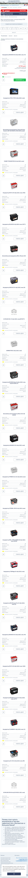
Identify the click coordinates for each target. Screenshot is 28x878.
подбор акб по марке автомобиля (14, 24)
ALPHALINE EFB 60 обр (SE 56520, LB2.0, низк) (14, 792)
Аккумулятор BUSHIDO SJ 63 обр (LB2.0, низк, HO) (14, 634)
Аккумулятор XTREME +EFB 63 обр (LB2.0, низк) (14, 508)
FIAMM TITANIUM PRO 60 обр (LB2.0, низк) (14, 161)
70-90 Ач (12, 28)
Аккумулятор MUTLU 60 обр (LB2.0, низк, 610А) (14, 192)
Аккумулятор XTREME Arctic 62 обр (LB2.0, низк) (14, 476)
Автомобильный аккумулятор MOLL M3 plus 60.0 (14, 255)
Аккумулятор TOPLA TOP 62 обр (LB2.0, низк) (14, 98)
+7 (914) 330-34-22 (23, 859)
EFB (25, 28)
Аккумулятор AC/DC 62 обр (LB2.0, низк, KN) (14, 760)
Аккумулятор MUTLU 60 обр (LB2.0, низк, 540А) (14, 666)
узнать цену (20, 112)
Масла (11, 7)
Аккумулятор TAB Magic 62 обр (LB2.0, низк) (14, 571)
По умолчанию (4, 35)
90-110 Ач (16, 28)
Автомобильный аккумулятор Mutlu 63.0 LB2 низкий (14, 414)
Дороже (15, 35)
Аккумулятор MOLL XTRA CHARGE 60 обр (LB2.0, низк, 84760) (14, 540)
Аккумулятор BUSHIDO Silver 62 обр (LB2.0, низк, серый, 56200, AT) (14, 383)
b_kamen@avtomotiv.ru (21, 860)
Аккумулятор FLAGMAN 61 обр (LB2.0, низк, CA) (14, 729)
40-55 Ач (3, 28)
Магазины (15, 7)
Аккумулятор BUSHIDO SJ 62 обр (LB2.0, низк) (14, 445)
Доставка (19, 7)
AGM (21, 28)
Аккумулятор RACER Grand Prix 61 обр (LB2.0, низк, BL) (14, 603)
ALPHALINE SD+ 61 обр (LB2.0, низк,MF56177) (14, 319)
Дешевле (10, 35)
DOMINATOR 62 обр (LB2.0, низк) (14, 350)
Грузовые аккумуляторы (5, 859)
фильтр (14, 32)
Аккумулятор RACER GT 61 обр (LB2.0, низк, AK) (14, 287)
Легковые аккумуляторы (5, 857)
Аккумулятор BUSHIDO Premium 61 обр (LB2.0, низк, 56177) (14, 698)
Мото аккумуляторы (5, 860)
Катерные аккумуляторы (5, 861)
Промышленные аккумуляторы (7, 863)
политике (13, 870)
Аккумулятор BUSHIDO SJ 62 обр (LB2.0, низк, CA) (14, 54)
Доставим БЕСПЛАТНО (14, 1)
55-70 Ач (7, 28)
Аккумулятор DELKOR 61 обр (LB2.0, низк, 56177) (14, 224)
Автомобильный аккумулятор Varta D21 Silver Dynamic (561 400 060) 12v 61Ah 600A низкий (14, 130)
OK (14, 873)
